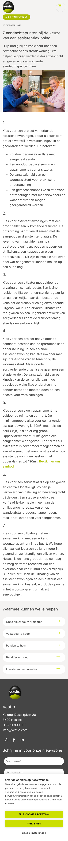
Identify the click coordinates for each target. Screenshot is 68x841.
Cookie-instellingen (34, 833)
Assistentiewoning (16, 17)
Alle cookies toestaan (34, 814)
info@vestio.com (15, 730)
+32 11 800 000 (14, 725)
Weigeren (34, 823)
